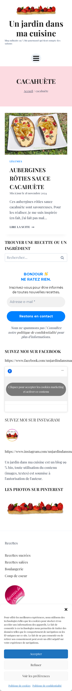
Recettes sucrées (18, 555)
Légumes (16, 161)
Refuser (36, 665)
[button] (66, 609)
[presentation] (36, 134)
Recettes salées (16, 562)
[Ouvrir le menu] (36, 58)
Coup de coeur (16, 575)
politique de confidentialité (36, 332)
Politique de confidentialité (47, 685)
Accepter (36, 654)
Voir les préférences (36, 676)
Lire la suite (22, 227)
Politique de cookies (19, 685)
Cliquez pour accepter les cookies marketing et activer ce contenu (36, 389)
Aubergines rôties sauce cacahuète (30, 178)
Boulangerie (14, 569)
